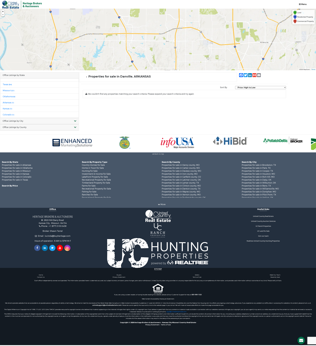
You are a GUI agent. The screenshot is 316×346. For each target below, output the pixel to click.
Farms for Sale (89, 185)
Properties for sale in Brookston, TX (259, 165)
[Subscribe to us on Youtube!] (60, 248)
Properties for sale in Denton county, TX (181, 188)
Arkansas (8, 102)
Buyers (119, 275)
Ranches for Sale (90, 194)
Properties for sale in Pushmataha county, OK (184, 197)
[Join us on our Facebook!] (37, 248)
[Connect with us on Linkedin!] (45, 248)
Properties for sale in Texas (15, 180)
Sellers (197, 275)
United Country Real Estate (263, 216)
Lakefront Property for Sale (95, 177)
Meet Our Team (275, 275)
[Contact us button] (301, 340)
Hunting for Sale (90, 171)
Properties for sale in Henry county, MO (181, 165)
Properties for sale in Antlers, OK (257, 197)
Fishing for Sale (89, 191)
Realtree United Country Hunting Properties (263, 241)
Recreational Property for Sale (96, 180)
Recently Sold (275, 277)
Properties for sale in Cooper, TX (257, 171)
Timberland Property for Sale (96, 183)
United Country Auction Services (263, 221)
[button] (39, 121)
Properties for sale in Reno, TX (256, 185)
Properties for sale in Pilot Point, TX (259, 194)
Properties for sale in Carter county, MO (181, 168)
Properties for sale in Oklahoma (17, 168)
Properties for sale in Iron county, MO (180, 174)
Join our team (263, 236)
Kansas (7, 108)
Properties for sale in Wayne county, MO (181, 191)
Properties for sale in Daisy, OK (256, 180)
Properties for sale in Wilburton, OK (259, 183)
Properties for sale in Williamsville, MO (260, 188)
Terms (313, 69)
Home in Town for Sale (93, 168)
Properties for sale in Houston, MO (258, 174)
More (163, 204)
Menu (304, 4)
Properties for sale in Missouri (16, 171)
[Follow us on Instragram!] (67, 248)
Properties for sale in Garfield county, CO (181, 177)
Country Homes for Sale (93, 165)
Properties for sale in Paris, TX (256, 168)
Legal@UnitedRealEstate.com (176, 312)
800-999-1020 (197, 295)
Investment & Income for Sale (96, 174)
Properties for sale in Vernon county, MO (181, 194)
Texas (7, 84)
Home (41, 275)
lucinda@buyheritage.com (57, 236)
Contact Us (41, 277)
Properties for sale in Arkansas (16, 165)
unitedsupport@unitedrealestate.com (107, 305)
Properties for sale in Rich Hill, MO (258, 177)
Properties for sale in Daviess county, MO (181, 171)
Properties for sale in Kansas (15, 174)
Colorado (8, 114)
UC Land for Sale (263, 231)
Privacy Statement (119, 277)
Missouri (8, 90)
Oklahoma (9, 96)
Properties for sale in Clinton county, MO (181, 185)
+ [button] (3, 11)
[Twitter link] (52, 248)
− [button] (3, 14)
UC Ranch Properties (263, 226)
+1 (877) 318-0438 (57, 226)
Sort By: (223, 87)
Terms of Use (197, 277)
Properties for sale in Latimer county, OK (181, 180)
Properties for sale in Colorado (16, 177)
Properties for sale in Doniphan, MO (259, 191)
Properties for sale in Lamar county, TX (180, 183)
